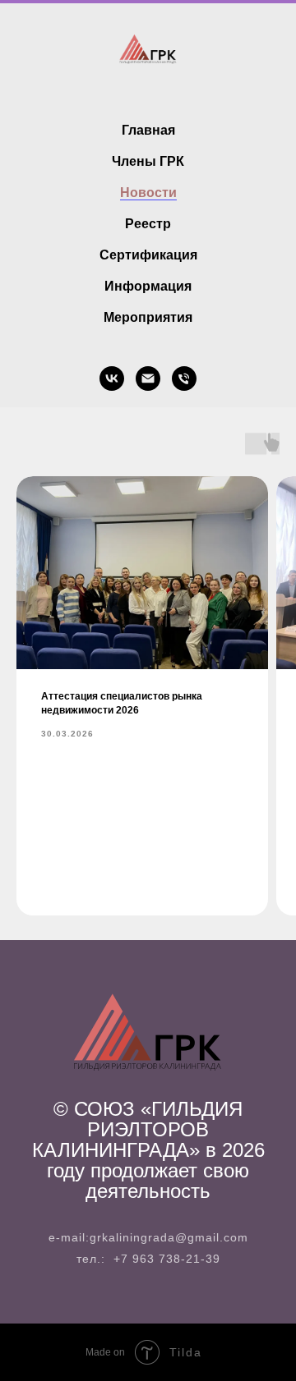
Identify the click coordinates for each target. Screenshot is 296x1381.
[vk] (111, 378)
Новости (148, 193)
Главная (148, 130)
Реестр (148, 224)
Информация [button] (148, 286)
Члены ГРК (148, 161)
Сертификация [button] (148, 255)
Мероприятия (148, 317)
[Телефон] (184, 378)
